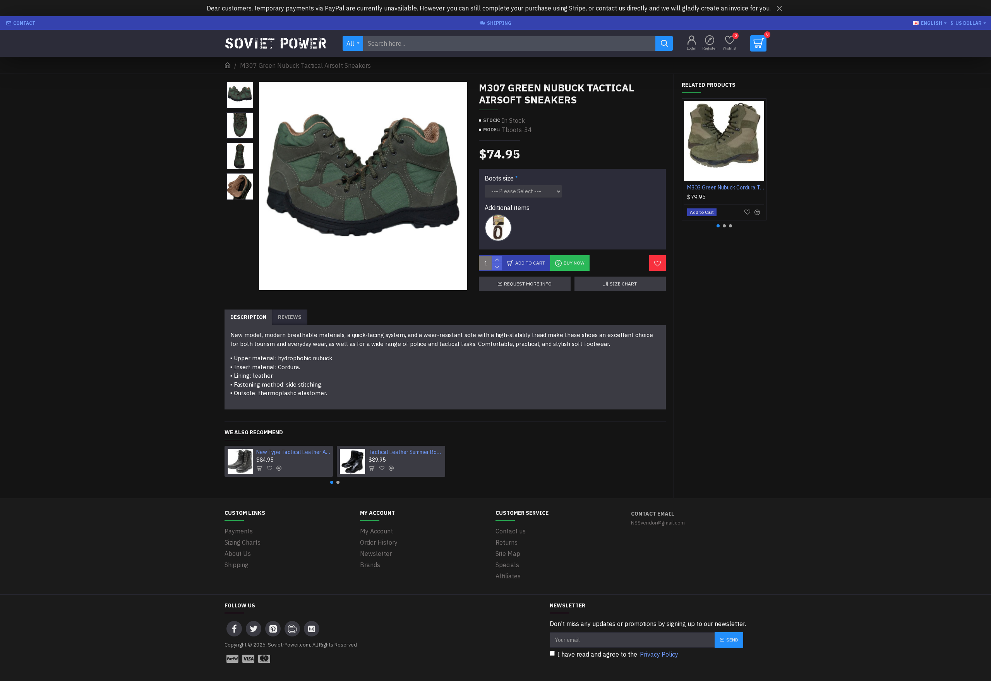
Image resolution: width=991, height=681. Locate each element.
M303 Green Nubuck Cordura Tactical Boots (725, 187)
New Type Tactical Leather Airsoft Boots (293, 452)
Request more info (528, 284)
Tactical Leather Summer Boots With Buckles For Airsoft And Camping (406, 452)
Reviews (290, 317)
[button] (331, 482)
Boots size (499, 178)
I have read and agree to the (617, 654)
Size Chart (623, 284)
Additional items (507, 208)
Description (248, 317)
